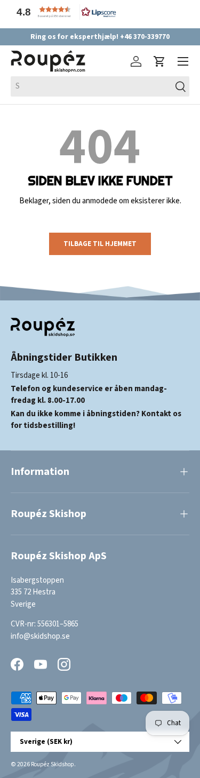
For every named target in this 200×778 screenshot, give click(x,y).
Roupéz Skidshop (52, 764)
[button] (64, 12)
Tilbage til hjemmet (100, 244)
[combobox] (100, 86)
